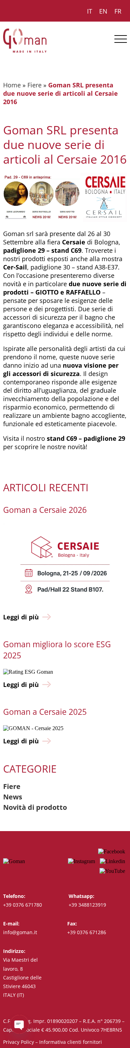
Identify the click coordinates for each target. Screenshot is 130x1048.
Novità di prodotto (35, 807)
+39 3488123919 (87, 904)
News (12, 796)
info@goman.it (20, 932)
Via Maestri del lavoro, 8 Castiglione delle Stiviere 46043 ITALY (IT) (22, 977)
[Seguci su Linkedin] (112, 861)
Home (12, 85)
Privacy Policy (18, 1042)
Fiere (34, 85)
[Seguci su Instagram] (81, 861)
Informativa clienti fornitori (70, 1042)
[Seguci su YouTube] (112, 871)
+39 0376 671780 (22, 904)
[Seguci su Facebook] (111, 851)
